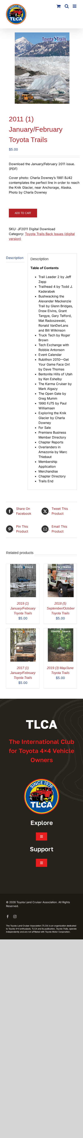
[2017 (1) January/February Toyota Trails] (22, 631)
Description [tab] (14, 258)
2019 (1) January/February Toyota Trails (22, 608)
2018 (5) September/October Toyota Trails (61, 608)
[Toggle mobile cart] (59, 6)
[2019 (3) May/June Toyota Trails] (60, 631)
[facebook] (7, 916)
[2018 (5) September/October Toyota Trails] (60, 566)
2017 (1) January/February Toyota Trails (22, 672)
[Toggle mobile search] (67, 6)
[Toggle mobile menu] (75, 6)
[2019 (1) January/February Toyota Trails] (22, 566)
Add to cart (23, 213)
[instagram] (15, 916)
